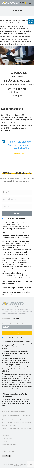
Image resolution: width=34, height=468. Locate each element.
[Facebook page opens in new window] (9, 456)
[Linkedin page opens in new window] (3, 456)
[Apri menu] (31, 21)
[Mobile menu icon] (30, 3)
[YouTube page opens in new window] (6, 456)
